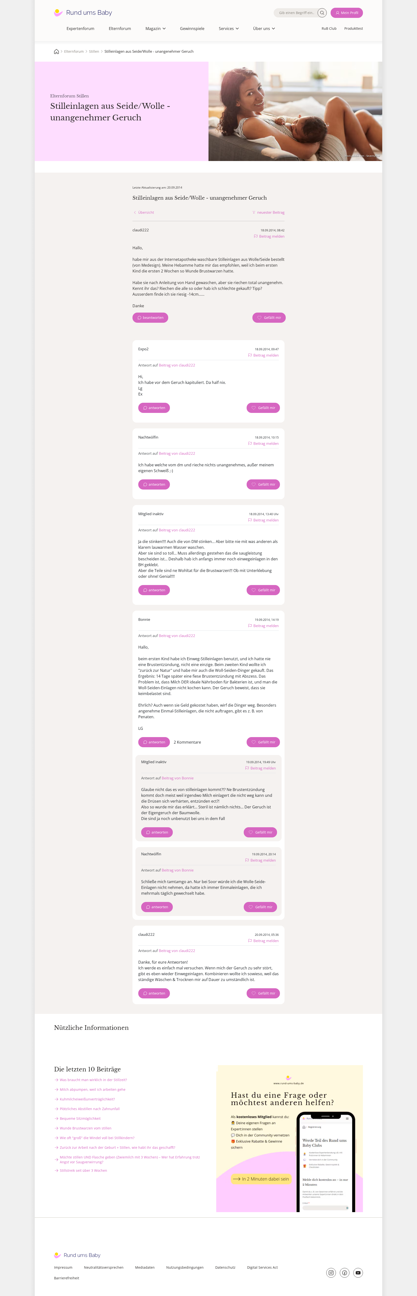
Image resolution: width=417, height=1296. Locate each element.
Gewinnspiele (192, 28)
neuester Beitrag (271, 212)
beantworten (153, 317)
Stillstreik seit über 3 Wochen (83, 1170)
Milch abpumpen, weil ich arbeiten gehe (92, 1089)
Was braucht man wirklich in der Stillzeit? (93, 1079)
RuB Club (329, 28)
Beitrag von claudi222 (177, 365)
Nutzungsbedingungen (185, 1267)
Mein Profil (349, 12)
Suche (322, 12)
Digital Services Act (262, 1267)
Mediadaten (145, 1267)
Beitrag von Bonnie (178, 778)
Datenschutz (225, 1267)
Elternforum (120, 28)
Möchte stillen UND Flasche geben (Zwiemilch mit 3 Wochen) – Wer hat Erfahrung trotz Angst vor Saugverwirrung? (130, 1159)
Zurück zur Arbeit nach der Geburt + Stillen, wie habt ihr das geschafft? (117, 1147)
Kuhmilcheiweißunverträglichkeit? (87, 1099)
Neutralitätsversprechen (104, 1267)
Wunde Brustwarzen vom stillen (85, 1128)
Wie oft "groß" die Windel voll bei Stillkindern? (97, 1137)
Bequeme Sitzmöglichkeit (80, 1118)
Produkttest (353, 28)
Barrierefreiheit (66, 1278)
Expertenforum (80, 28)
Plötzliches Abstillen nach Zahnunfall (90, 1108)
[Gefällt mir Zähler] (269, 318)
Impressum (63, 1267)
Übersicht (146, 212)
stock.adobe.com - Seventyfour (362, 155)
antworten (157, 407)
